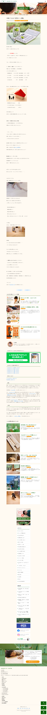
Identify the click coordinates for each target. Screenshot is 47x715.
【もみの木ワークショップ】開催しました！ (23, 592)
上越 (29, 708)
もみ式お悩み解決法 (21, 581)
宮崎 (27, 708)
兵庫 (24, 708)
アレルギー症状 (20, 560)
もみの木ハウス (12, 284)
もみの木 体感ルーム (5, 691)
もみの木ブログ (4, 678)
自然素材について (21, 553)
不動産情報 (3, 700)
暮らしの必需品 (17, 147)
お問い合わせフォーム (32, 661)
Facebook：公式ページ (11, 379)
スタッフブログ (20, 530)
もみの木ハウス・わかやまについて (23, 563)
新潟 (20, 708)
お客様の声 (3, 685)
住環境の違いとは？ (21, 537)
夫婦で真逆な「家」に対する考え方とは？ (23, 589)
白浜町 (22, 675)
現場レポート (4, 679)
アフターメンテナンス (21, 567)
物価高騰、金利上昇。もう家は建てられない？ (23, 600)
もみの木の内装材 (5, 690)
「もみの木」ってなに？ (22, 565)
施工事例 (3, 683)
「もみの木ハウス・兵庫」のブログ (13, 371)
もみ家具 (19, 576)
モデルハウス (4, 682)
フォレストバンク (12, 392)
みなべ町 (20, 675)
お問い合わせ (4, 697)
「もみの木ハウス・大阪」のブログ (13, 370)
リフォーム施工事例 (5, 701)
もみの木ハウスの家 (21, 555)
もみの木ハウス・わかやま (12, 1)
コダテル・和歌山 (17, 416)
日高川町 (24, 675)
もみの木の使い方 (21, 535)
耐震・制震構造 (20, 572)
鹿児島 (18, 708)
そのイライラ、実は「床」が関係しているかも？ (23, 606)
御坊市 (15, 675)
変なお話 (19, 574)
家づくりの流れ (20, 542)
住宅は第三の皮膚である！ (22, 597)
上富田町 (17, 675)
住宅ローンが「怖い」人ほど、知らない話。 (23, 595)
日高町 (27, 675)
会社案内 (3, 696)
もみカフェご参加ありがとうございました (23, 614)
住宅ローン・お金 (17, 20)
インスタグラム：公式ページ (12, 378)
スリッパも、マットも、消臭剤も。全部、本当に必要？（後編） (23, 612)
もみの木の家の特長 (5, 688)
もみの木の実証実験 (5, 689)
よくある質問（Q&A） (24, 20)
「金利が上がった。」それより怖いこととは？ (23, 609)
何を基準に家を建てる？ (22, 546)
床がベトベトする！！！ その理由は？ (23, 603)
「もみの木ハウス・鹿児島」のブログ (13, 367)
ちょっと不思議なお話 (21, 533)
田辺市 (13, 675)
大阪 (22, 708)
